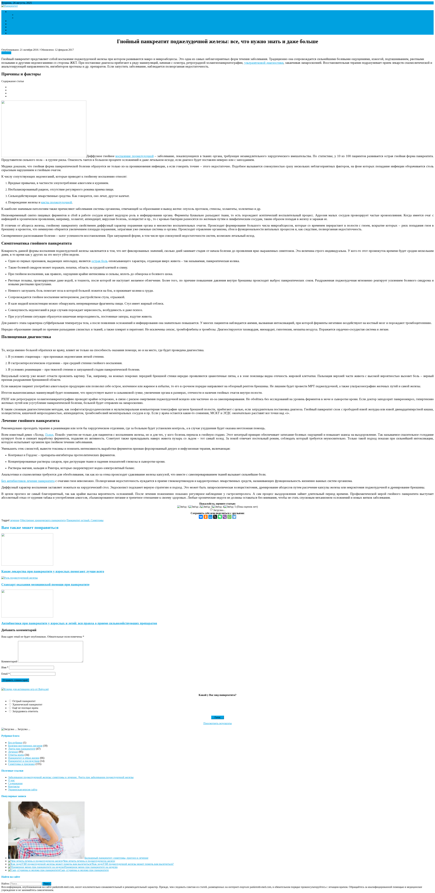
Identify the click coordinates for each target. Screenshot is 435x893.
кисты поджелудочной (56, 202)
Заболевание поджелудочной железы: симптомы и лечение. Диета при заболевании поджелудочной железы (71, 777)
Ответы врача (16, 23)
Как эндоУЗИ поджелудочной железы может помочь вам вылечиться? (133, 864)
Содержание (15, 783)
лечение (14, 520)
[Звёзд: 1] (183, 506)
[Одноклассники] (206, 517)
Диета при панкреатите (28, 17)
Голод (49, 434)
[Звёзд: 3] (206, 506)
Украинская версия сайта (22, 789)
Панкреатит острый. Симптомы (84, 520)
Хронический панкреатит (27, 704)
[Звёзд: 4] (218, 506)
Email (5, 673)
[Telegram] (234, 517)
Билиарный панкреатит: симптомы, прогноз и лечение (116, 857)
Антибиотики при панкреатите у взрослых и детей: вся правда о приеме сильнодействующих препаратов (79, 623)
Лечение (13, 20)
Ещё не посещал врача (25, 707)
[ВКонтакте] (201, 517)
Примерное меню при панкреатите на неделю (91, 867)
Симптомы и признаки (21, 11)
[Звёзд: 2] (195, 506)
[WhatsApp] (229, 517)
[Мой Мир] (210, 517)
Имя (4, 667)
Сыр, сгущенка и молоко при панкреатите (84, 870)
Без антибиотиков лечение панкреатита (28, 481)
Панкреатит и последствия (23, 27)
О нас (11, 780)
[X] (215, 517)
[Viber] (225, 517)
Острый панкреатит (24, 701)
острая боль (99, 261)
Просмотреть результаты (217, 723)
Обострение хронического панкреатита (43, 520)
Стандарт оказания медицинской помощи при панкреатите (45, 584)
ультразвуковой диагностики (263, 62)
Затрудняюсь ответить (25, 711)
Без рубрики (15, 742)
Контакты (14, 33)
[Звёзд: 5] (230, 506)
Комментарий (9, 661)
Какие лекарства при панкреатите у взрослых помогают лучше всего (52, 571)
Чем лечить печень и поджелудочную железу (89, 860)
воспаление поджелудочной (134, 156)
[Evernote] (220, 517)
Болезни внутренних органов (25, 30)
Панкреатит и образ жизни (30, 14)
